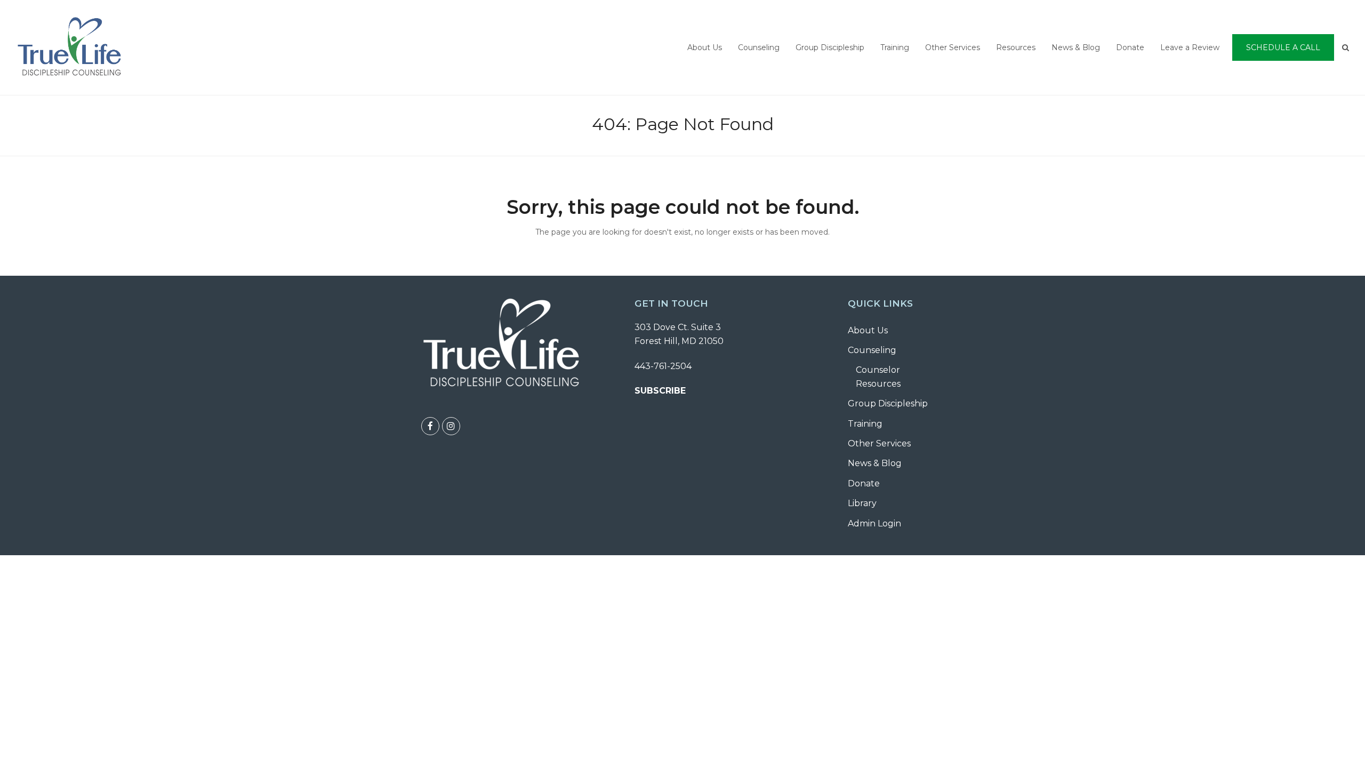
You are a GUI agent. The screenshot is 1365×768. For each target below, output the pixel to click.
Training (865, 424)
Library (862, 503)
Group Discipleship (888, 403)
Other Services (879, 443)
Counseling (872, 350)
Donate (864, 483)
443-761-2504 (663, 366)
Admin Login (874, 523)
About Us (868, 330)
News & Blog (875, 463)
